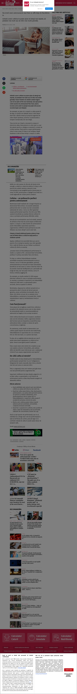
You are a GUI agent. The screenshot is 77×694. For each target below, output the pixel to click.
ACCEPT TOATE (69, 669)
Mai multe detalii (22, 667)
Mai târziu (40, 8)
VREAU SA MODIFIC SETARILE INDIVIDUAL (68, 675)
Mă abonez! (49, 8)
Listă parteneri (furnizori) (41, 673)
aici (30, 681)
